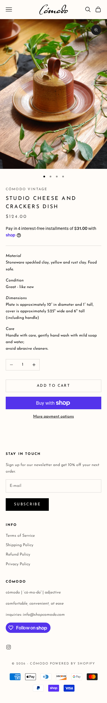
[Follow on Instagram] (8, 647)
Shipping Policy (19, 545)
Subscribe (27, 504)
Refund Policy (18, 554)
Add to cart (53, 386)
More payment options (53, 416)
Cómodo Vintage (26, 189)
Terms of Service (20, 536)
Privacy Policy (18, 564)
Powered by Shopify (73, 663)
